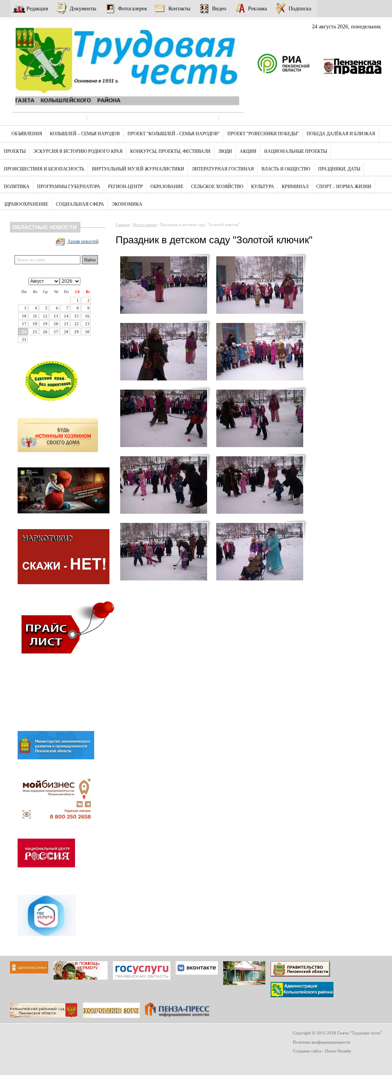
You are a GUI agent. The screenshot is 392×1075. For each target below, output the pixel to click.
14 (66, 316)
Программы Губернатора (68, 186)
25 (35, 331)
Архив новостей (82, 241)
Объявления (26, 133)
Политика (16, 186)
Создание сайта (307, 1051)
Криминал (295, 186)
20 (56, 323)
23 (87, 323)
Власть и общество (285, 169)
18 (35, 323)
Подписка (300, 8)
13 (56, 316)
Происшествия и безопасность (44, 169)
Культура (262, 186)
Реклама (257, 8)
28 (66, 331)
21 (66, 323)
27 (56, 331)
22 (76, 323)
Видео (219, 8)
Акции (248, 151)
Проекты (15, 151)
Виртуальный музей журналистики (138, 169)
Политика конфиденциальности (321, 1042)
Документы (83, 8)
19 (45, 323)
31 (24, 339)
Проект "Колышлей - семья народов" (173, 133)
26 (45, 331)
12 (45, 316)
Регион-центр (125, 186)
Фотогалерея (132, 8)
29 (76, 331)
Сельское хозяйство (217, 186)
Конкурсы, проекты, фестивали (170, 151)
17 (24, 323)
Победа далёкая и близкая (341, 133)
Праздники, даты (339, 169)
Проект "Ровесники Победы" (263, 133)
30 (87, 331)
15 (76, 316)
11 (35, 316)
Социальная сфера (80, 204)
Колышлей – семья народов (85, 133)
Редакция (37, 8)
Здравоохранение (26, 204)
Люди (225, 151)
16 (87, 316)
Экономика (127, 204)
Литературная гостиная (223, 169)
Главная (122, 224)
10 (24, 316)
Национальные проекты (295, 151)
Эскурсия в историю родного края (77, 151)
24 (24, 331)
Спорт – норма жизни (343, 186)
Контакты (179, 8)
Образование (166, 186)
